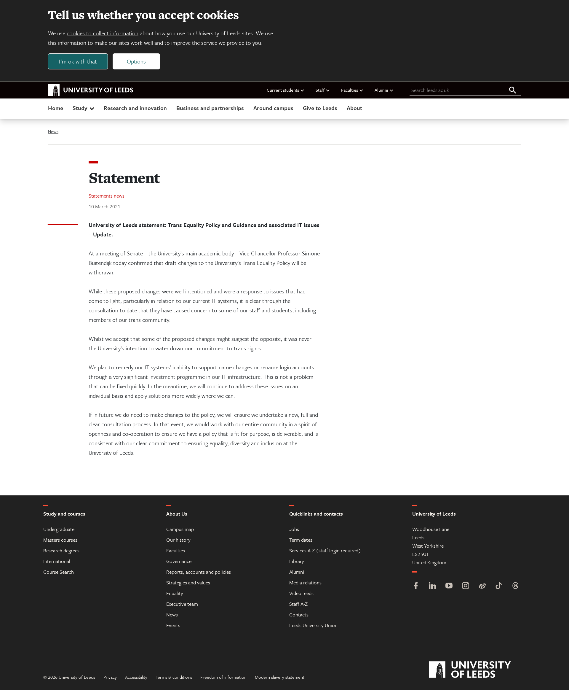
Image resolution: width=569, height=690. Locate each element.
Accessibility (136, 677)
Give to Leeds (320, 108)
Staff (320, 90)
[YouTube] (449, 586)
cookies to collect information (102, 33)
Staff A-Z (298, 604)
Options (136, 61)
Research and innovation (135, 108)
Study (80, 108)
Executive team (182, 604)
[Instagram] (465, 586)
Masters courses (60, 539)
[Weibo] (482, 586)
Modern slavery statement (279, 677)
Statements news (106, 195)
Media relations (305, 582)
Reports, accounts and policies (198, 571)
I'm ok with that (78, 61)
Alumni (381, 90)
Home (55, 108)
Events (173, 625)
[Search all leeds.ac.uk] (513, 90)
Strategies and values (188, 582)
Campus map (180, 529)
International (56, 561)
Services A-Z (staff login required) (325, 550)
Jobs (294, 529)
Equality (174, 593)
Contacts (299, 614)
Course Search (58, 571)
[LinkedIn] (432, 586)
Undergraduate (58, 529)
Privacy (110, 677)
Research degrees (61, 550)
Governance (178, 561)
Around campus (273, 108)
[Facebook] (416, 586)
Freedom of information (223, 677)
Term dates (300, 539)
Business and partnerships (210, 108)
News (53, 131)
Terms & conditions (174, 677)
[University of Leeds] (477, 669)
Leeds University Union (313, 625)
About (354, 108)
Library (296, 561)
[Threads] (515, 586)
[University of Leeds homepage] (90, 90)
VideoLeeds (301, 593)
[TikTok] (499, 586)
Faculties (349, 90)
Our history (178, 539)
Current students (283, 90)
